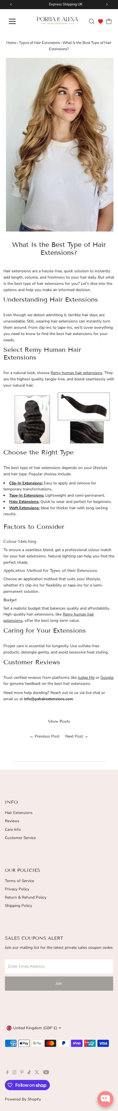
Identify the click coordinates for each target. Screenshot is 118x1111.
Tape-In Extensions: (26, 495)
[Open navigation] (17, 21)
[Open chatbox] (105, 1099)
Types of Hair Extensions (39, 42)
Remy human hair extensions (76, 372)
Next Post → (76, 736)
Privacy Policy (17, 889)
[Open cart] (109, 21)
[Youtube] (46, 1073)
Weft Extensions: (24, 508)
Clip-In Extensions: (26, 483)
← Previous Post (45, 736)
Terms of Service (19, 880)
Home (11, 42)
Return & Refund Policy (25, 897)
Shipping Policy (18, 905)
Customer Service (20, 837)
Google (107, 677)
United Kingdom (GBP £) (35, 1028)
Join (59, 983)
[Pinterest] (22, 1073)
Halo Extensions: (24, 501)
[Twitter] (37, 1073)
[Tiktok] (29, 1073)
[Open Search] (91, 21)
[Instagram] (14, 1073)
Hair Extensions (19, 812)
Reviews (12, 821)
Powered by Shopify (23, 1099)
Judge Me (86, 677)
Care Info (13, 829)
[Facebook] (7, 1073)
